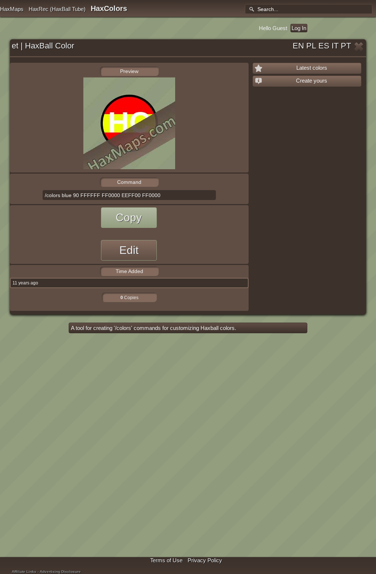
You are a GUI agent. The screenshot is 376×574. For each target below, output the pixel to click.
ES (323, 45)
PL (311, 45)
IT (335, 45)
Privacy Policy (205, 560)
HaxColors (109, 8)
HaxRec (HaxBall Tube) (57, 9)
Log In (299, 28)
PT (346, 45)
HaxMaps (12, 9)
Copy (129, 217)
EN (298, 45)
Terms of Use (166, 560)
